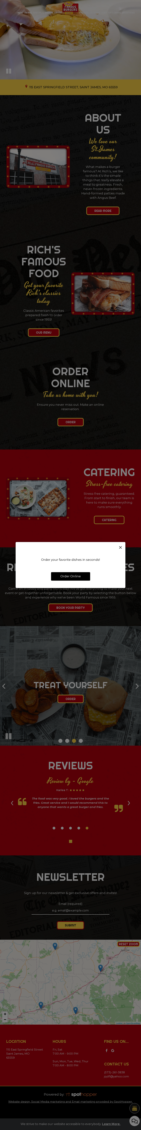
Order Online (70, 576)
